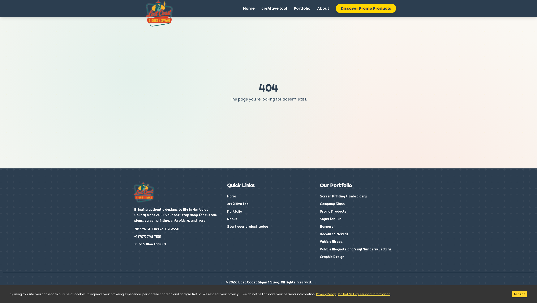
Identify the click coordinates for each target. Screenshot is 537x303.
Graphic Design (332, 257)
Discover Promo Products (366, 8)
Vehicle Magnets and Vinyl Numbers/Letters (355, 249)
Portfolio (302, 8)
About (323, 8)
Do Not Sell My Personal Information (364, 294)
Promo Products (333, 211)
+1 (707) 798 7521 (147, 236)
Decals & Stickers (334, 234)
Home (249, 8)
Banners (326, 226)
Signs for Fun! (331, 219)
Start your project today (247, 226)
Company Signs (332, 204)
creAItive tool (274, 8)
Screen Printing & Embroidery (343, 196)
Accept (519, 294)
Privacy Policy (326, 294)
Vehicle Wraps (331, 241)
